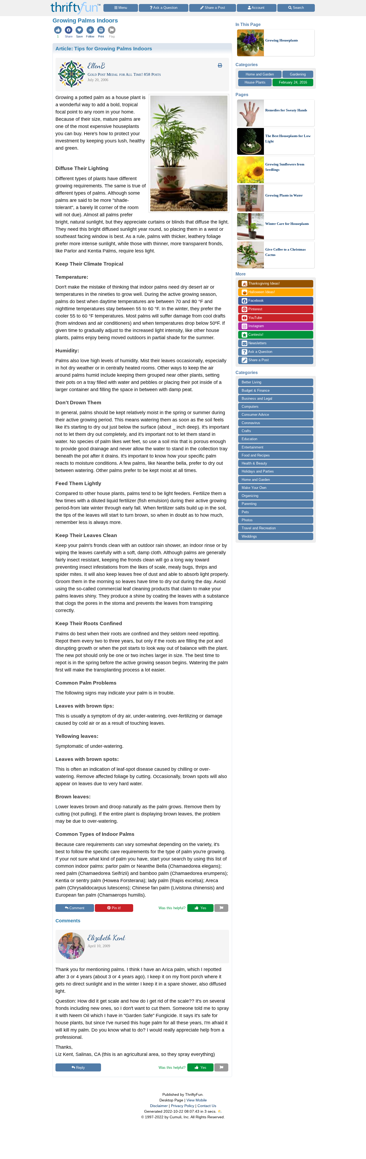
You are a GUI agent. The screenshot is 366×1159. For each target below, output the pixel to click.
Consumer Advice (255, 415)
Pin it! (116, 908)
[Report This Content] (221, 908)
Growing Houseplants (281, 40)
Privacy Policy (182, 1106)
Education (249, 439)
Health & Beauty (254, 463)
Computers (250, 407)
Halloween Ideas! (258, 292)
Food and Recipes (256, 455)
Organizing (250, 496)
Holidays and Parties (258, 471)
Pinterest (254, 309)
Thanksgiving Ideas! (261, 283)
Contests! (255, 335)
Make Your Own (254, 488)
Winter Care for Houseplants (287, 224)
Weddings (249, 536)
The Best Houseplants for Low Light (288, 138)
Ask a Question (259, 352)
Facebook (255, 301)
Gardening (298, 74)
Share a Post (258, 360)
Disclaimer (159, 1106)
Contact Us (206, 1106)
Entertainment (252, 447)
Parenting (249, 504)
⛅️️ (220, 1111)
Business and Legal (257, 399)
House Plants (255, 82)
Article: (103, 48)
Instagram (255, 326)
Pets (245, 512)
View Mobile (196, 1100)
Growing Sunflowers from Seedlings (284, 167)
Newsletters (257, 343)
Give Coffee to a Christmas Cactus (285, 252)
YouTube (254, 318)
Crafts (246, 431)
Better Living (251, 382)
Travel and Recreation (259, 528)
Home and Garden (260, 74)
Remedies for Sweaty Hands (286, 110)
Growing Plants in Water (284, 195)
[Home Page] (75, 3)
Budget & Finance (256, 390)
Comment (76, 908)
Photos (247, 520)
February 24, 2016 (293, 82)
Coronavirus (251, 423)
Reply (80, 1068)
